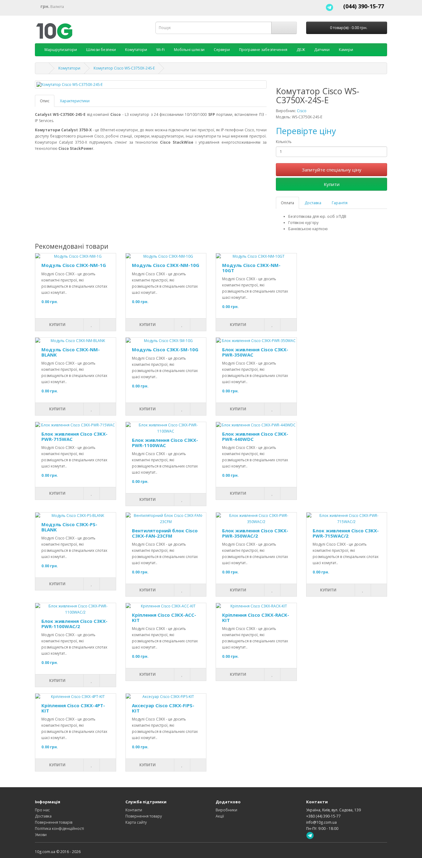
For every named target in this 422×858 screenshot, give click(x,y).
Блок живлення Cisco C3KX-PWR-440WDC (255, 436)
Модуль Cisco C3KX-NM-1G (73, 265)
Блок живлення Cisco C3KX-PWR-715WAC (74, 436)
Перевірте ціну (306, 131)
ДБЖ (301, 49)
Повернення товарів (53, 822)
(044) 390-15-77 (363, 6)
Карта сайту (136, 822)
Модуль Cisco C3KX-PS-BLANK (69, 527)
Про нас (42, 810)
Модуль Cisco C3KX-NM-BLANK (70, 352)
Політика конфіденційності (59, 828)
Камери (346, 49)
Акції (220, 816)
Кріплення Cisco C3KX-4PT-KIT (73, 708)
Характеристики (75, 101)
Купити (332, 184)
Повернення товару (143, 816)
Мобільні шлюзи (189, 49)
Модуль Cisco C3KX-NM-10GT (251, 267)
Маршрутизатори (60, 49)
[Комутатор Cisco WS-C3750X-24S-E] (151, 84)
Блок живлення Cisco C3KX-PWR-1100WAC (165, 442)
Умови (41, 834)
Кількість (284, 141)
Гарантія (340, 202)
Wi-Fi (160, 49)
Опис (44, 101)
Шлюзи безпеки (101, 49)
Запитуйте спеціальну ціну (331, 170)
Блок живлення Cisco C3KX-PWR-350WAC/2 (255, 533)
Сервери (222, 49)
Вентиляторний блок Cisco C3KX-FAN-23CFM (165, 533)
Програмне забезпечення (263, 49)
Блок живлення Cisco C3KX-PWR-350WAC (255, 352)
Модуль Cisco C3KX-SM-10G (165, 349)
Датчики (322, 49)
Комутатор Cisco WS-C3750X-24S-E (124, 68)
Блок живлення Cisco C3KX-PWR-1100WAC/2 (74, 623)
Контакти (133, 810)
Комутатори (136, 49)
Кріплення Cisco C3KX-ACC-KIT (164, 617)
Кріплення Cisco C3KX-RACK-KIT (255, 617)
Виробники (226, 810)
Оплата (287, 202)
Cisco (301, 110)
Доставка (313, 202)
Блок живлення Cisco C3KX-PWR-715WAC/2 (346, 533)
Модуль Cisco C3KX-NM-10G (165, 265)
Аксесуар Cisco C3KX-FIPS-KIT (163, 708)
